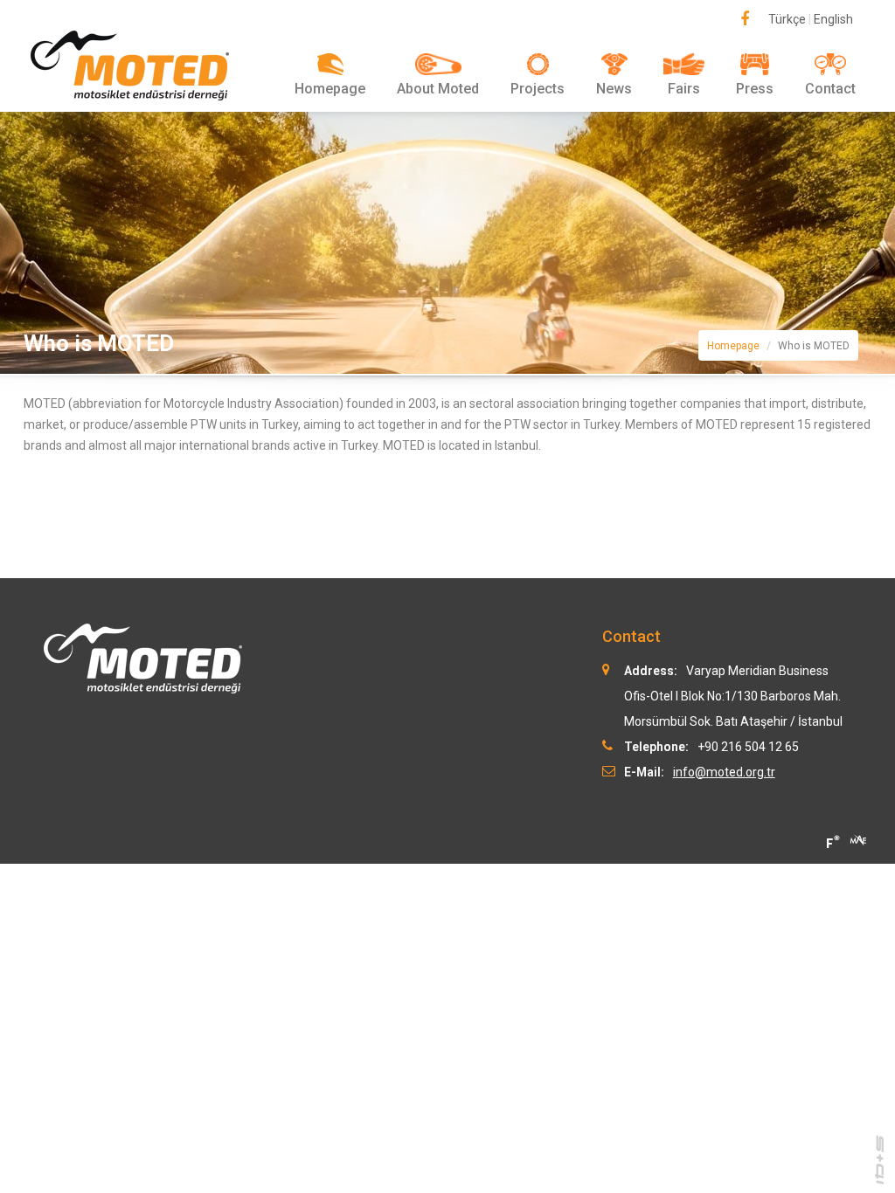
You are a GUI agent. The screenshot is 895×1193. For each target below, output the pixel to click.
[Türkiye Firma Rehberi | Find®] (832, 842)
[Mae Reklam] (858, 838)
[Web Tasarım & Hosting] (879, 1159)
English (833, 19)
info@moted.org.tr (724, 772)
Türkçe (787, 19)
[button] (438, 74)
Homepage (733, 346)
